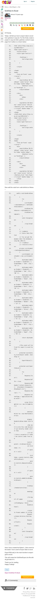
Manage (2, 24)
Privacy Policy (26, 592)
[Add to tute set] (11, 25)
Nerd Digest (13, 7)
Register (33, 1)
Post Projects (2, 12)
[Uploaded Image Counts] (27, 25)
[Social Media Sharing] (24, 25)
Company (2, 27)
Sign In (25, 1)
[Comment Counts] (22, 25)
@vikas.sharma (8, 19)
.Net (19, 7)
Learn (2, 30)
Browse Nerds (2, 15)
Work (2, 18)
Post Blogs (2, 41)
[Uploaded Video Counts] (30, 25)
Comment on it (27, 28)
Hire (2, 9)
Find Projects (2, 21)
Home (6, 7)
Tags (7, 569)
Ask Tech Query (2, 38)
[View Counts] (33, 25)
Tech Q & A (2, 36)
